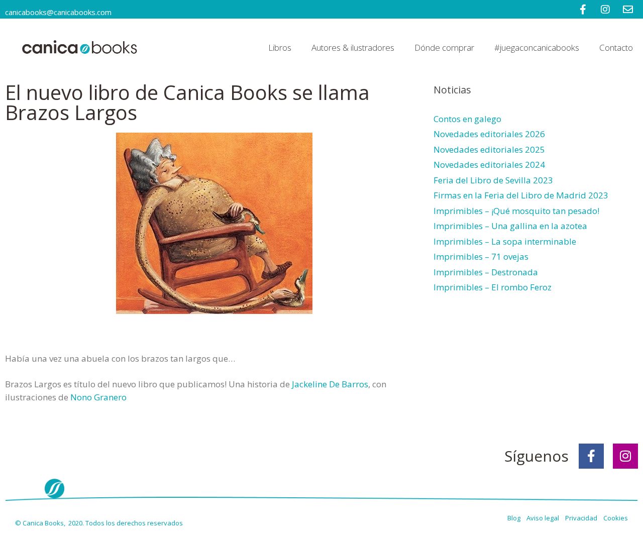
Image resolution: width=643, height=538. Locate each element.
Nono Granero (98, 397)
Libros (279, 47)
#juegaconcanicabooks (536, 47)
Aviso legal (543, 517)
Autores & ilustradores (352, 47)
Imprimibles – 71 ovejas (481, 256)
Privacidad (583, 517)
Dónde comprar (444, 47)
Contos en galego (467, 119)
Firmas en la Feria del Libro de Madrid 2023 (521, 195)
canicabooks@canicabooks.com (58, 12)
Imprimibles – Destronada (486, 272)
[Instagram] (625, 456)
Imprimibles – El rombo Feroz (493, 287)
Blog (514, 517)
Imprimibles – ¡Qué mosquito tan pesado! (516, 211)
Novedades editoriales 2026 (489, 134)
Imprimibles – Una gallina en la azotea (510, 226)
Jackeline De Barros (330, 384)
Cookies (615, 517)
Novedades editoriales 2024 (489, 164)
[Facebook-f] (591, 456)
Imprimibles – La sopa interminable (505, 241)
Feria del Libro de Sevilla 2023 (493, 180)
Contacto (616, 47)
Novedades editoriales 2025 (489, 149)
